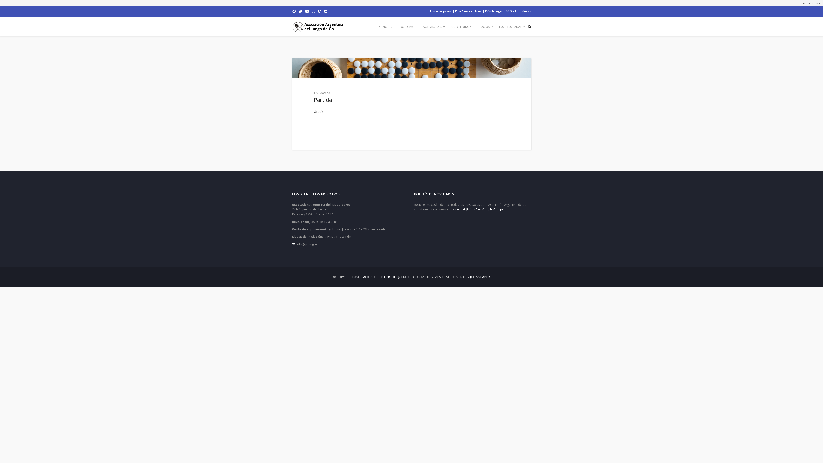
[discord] (325, 11)
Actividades (432, 27)
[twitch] (319, 11)
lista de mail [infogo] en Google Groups (476, 209)
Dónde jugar (493, 11)
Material (325, 93)
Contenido (460, 27)
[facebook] (294, 11)
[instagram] (313, 11)
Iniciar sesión (811, 3)
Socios (484, 27)
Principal (385, 27)
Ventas (526, 11)
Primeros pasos (441, 11)
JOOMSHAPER (480, 277)
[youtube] (307, 11)
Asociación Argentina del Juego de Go (386, 277)
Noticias (407, 27)
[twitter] (300, 11)
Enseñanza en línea (468, 11)
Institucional (510, 27)
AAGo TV (512, 11)
